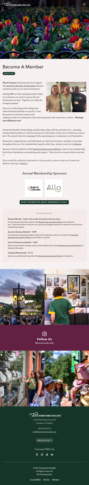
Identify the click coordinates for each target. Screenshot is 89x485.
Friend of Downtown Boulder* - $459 (23, 242)
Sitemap (55, 479)
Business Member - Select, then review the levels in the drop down (34, 219)
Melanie (77, 144)
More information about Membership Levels (44, 202)
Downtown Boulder (47, 468)
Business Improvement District (50, 222)
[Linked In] (52, 454)
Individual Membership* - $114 (20, 253)
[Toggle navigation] (84, 4)
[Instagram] (42, 454)
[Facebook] (37, 454)
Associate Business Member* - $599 (22, 232)
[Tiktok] (47, 454)
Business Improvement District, (47, 149)
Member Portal (43, 440)
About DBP (9, 73)
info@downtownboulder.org (44, 432)
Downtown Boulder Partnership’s (21, 85)
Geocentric (47, 474)
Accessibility (35, 479)
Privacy (46, 479)
